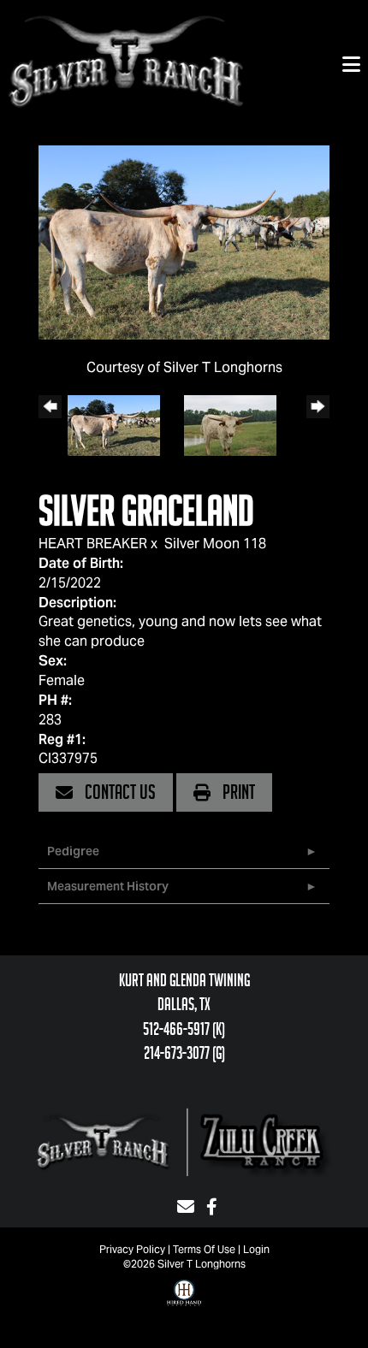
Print (237, 792)
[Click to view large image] (184, 241)
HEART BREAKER (93, 544)
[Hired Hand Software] (184, 1305)
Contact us (118, 792)
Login (256, 1249)
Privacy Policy (132, 1249)
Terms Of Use (204, 1249)
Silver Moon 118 (215, 544)
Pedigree (73, 851)
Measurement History (108, 886)
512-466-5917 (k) (184, 1029)
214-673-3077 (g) (184, 1053)
